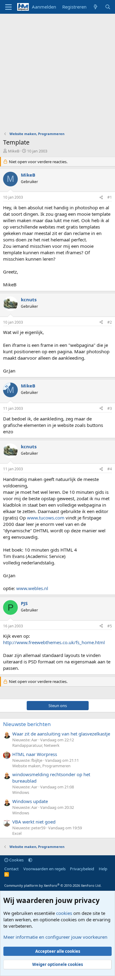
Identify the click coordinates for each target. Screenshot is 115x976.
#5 (109, 626)
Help (103, 868)
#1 (109, 197)
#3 (109, 408)
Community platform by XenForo (53, 885)
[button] (30, 860)
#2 (109, 322)
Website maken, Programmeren (41, 766)
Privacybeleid (82, 868)
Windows (20, 792)
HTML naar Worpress (34, 754)
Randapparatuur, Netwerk (35, 745)
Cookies (16, 860)
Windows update (30, 801)
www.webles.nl (32, 588)
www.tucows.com (45, 518)
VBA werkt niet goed (34, 822)
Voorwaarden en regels (44, 868)
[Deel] (101, 197)
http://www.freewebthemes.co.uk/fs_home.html (54, 642)
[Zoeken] (108, 7)
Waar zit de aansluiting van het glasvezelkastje (61, 734)
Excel (16, 833)
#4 (109, 468)
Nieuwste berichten (27, 724)
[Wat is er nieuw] (96, 7)
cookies (64, 913)
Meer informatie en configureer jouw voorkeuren (55, 937)
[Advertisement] (57, 74)
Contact (11, 868)
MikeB (13, 151)
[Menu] (8, 7)
